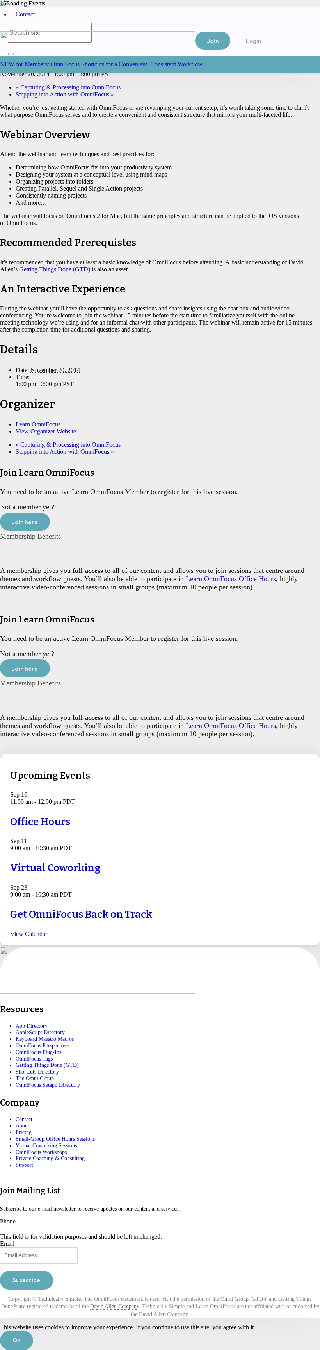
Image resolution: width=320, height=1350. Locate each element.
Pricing (24, 1132)
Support (24, 1165)
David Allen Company (114, 1306)
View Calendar (28, 934)
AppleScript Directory (40, 1032)
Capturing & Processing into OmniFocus (68, 87)
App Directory (32, 1026)
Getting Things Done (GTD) (54, 269)
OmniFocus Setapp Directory (48, 1085)
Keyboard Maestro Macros (45, 1039)
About (22, 1126)
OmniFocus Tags (34, 1059)
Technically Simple (59, 1299)
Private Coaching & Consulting (50, 1158)
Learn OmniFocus (38, 424)
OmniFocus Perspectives (42, 1046)
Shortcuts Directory (37, 1072)
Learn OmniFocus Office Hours (231, 579)
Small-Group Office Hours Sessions (55, 1139)
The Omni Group (35, 1078)
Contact (25, 14)
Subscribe (26, 1280)
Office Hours (40, 822)
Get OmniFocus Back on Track (81, 914)
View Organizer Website (46, 431)
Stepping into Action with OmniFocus (65, 94)
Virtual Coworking (55, 868)
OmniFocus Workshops (41, 1152)
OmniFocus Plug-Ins (38, 1052)
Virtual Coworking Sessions (46, 1145)
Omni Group (234, 1299)
